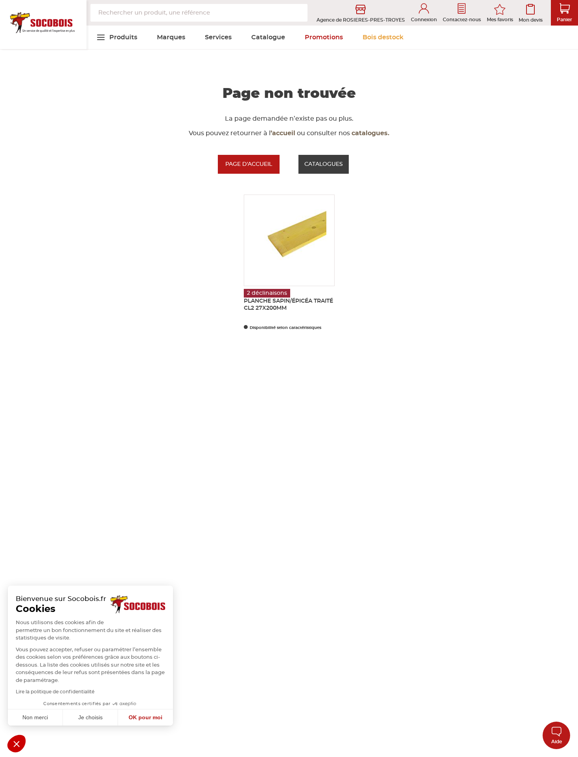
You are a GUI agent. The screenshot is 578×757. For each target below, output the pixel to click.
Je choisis (90, 717)
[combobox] (198, 13)
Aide (556, 741)
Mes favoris (500, 19)
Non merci (35, 717)
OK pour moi (145, 717)
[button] (16, 743)
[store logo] (43, 24)
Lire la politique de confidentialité (55, 691)
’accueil (283, 133)
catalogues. (370, 133)
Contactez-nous (462, 19)
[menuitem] (117, 37)
